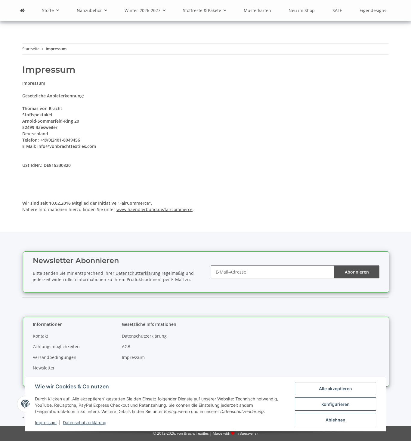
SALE (337, 10)
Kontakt (40, 336)
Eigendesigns (373, 10)
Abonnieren (357, 272)
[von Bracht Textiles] (22, 10)
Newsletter (44, 368)
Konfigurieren (335, 404)
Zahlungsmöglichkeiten (56, 346)
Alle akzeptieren (335, 388)
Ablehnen (335, 419)
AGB (126, 346)
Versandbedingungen (54, 357)
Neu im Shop (302, 10)
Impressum (46, 422)
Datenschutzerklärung (85, 422)
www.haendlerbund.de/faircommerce (154, 209)
